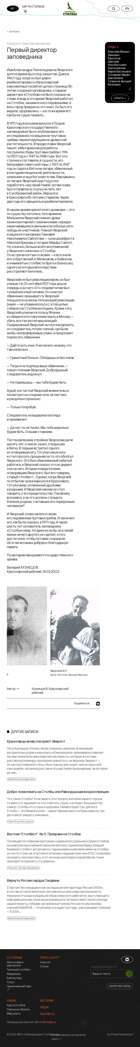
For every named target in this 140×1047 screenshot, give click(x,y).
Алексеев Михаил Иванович (118, 53)
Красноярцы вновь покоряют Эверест (36, 741)
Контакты (47, 1014)
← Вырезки (13, 31)
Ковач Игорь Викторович (20, 821)
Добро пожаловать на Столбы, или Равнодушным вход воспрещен (58, 792)
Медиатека (13, 974)
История (46, 1000)
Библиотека (14, 978)
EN (127, 8)
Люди (44, 1007)
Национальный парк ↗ (19, 988)
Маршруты (13, 1013)
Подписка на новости (103, 966)
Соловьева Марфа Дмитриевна (119, 76)
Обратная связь (120, 986)
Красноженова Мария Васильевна (119, 69)
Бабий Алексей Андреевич (21, 779)
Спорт (11, 982)
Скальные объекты (18, 1009)
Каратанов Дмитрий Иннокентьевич (117, 61)
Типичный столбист (19, 969)
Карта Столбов (16, 1005)
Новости (45, 962)
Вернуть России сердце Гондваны (33, 880)
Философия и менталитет (15, 964)
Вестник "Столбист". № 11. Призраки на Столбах (44, 834)
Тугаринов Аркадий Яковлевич (119, 82)
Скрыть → (120, 98)
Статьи (44, 966)
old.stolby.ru (48, 1022)
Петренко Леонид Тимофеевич (23, 867)
